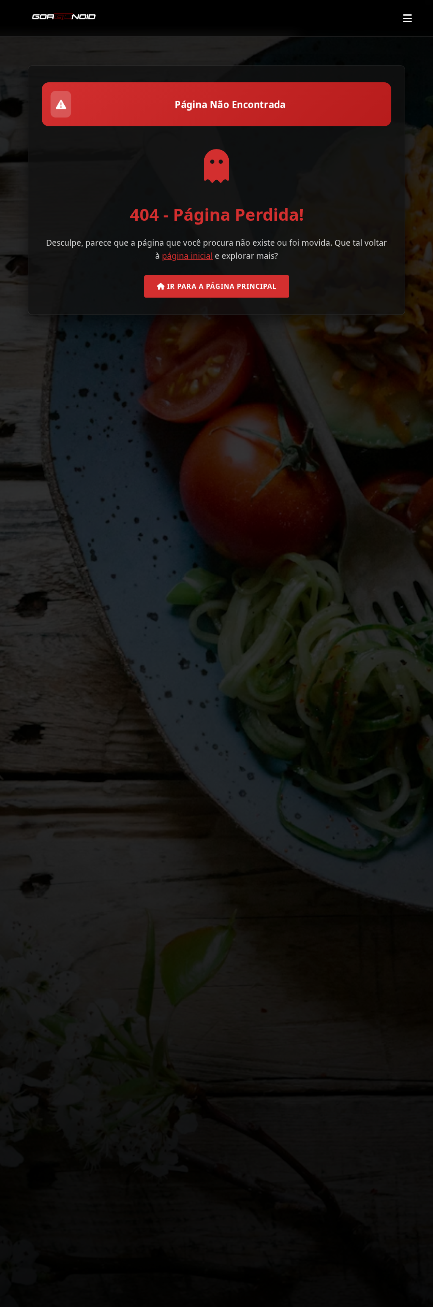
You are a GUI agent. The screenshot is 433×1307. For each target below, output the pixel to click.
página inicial (187, 255)
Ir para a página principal (221, 286)
